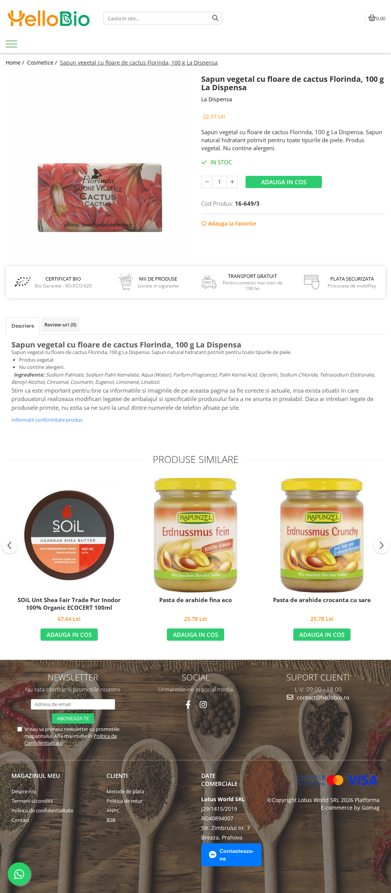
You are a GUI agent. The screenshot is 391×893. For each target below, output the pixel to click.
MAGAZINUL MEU (35, 775)
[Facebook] (188, 704)
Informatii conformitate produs (46, 419)
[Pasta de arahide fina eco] (195, 535)
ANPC (113, 810)
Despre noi (23, 791)
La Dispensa (216, 99)
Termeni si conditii (32, 800)
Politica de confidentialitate (42, 810)
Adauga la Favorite (231, 223)
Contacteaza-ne (237, 855)
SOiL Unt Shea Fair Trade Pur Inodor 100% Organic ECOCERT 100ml (69, 603)
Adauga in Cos (283, 182)
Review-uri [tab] (60, 324)
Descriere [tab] (22, 325)
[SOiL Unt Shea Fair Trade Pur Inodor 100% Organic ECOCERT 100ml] (69, 535)
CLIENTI (117, 775)
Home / (16, 62)
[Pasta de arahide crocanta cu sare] (322, 535)
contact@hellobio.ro (322, 697)
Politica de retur (124, 800)
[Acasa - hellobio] (49, 18)
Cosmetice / (42, 62)
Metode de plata (125, 791)
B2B (111, 820)
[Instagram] (203, 704)
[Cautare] (215, 18)
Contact (20, 820)
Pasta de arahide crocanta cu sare (322, 600)
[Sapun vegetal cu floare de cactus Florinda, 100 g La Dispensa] (98, 164)
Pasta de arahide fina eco (195, 600)
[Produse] (12, 46)
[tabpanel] (98, 164)
